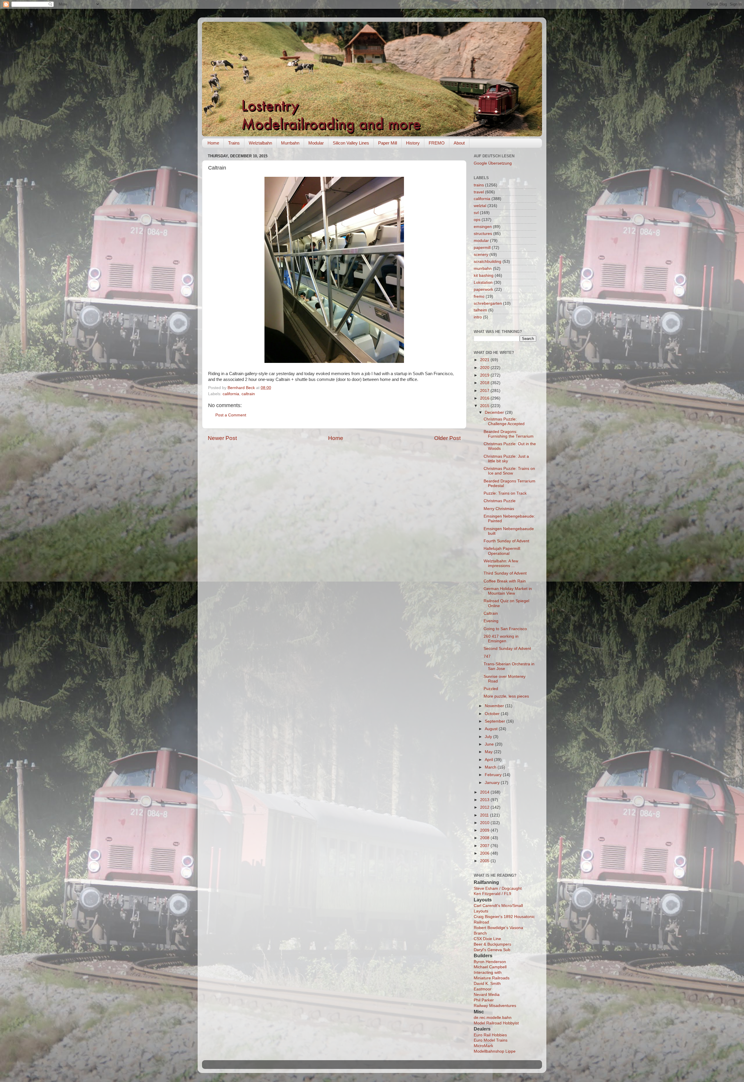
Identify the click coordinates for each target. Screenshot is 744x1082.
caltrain (248, 394)
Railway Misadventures (495, 1005)
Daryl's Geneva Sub (492, 950)
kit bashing (483, 275)
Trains (234, 142)
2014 (485, 792)
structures (483, 233)
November (495, 706)
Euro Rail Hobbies (490, 1035)
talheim (480, 310)
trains (479, 185)
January (493, 782)
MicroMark (483, 1046)
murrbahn (483, 268)
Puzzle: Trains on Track (505, 493)
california (231, 394)
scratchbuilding (487, 261)
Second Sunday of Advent (507, 648)
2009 (485, 830)
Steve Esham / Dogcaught (498, 888)
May (489, 752)
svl (476, 213)
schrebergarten (488, 303)
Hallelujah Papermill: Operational (502, 550)
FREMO (437, 142)
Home (213, 142)
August (492, 729)
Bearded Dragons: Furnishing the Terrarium (509, 433)
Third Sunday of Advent (505, 573)
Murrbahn (290, 142)
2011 (485, 815)
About (459, 142)
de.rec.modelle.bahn (493, 1017)
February (494, 775)
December (495, 412)
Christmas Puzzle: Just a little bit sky (506, 458)
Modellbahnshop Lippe (495, 1051)
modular (481, 240)
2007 (485, 846)
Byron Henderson (490, 962)
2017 (485, 390)
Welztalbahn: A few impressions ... (501, 563)
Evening (491, 621)
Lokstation (483, 282)
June (490, 744)
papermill (482, 247)
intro (478, 317)
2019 (485, 375)
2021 (485, 360)
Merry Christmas (499, 509)
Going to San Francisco (505, 629)
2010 (485, 823)
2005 (485, 861)
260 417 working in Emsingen (501, 638)
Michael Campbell (490, 967)
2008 (485, 838)
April (489, 759)
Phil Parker (484, 1000)
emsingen (483, 226)
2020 (485, 368)
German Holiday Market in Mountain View (508, 591)
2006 (485, 853)
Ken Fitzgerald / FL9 (492, 894)
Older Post (447, 438)
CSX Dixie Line (487, 939)
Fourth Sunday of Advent (506, 541)
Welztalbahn (260, 142)
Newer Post (222, 438)
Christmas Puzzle (500, 501)
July (489, 737)
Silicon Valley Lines (351, 142)
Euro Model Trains (490, 1040)
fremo (479, 296)
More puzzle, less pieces (506, 696)
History (413, 142)
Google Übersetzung (493, 163)
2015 (485, 406)
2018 (485, 383)
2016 (485, 398)
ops (477, 220)
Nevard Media (487, 994)
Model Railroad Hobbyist (496, 1023)
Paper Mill (387, 142)
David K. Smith (487, 983)
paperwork (483, 289)
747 (487, 656)
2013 (485, 800)
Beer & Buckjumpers (492, 944)
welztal (480, 206)
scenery (481, 254)
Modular (316, 142)
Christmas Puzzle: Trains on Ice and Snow (509, 470)
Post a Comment (230, 415)
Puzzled (491, 689)
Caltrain (491, 613)
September (495, 721)
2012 (485, 807)
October (493, 714)
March (491, 767)
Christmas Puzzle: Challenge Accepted (504, 421)
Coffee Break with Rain (505, 581)
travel (479, 192)
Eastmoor (482, 989)
